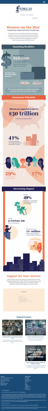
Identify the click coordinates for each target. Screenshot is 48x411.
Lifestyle (26, 385)
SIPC (37, 405)
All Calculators (28, 389)
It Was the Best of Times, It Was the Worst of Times (35, 363)
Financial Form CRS (6, 390)
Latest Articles (27, 386)
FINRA (35, 405)
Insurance (27, 381)
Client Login (35, 18)
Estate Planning (28, 380)
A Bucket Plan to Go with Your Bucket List (12, 337)
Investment (27, 379)
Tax (25, 382)
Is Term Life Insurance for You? (35, 337)
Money (26, 384)
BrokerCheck (23, 392)
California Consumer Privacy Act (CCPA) (33, 400)
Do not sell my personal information (21, 401)
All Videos (27, 387)
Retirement (27, 377)
